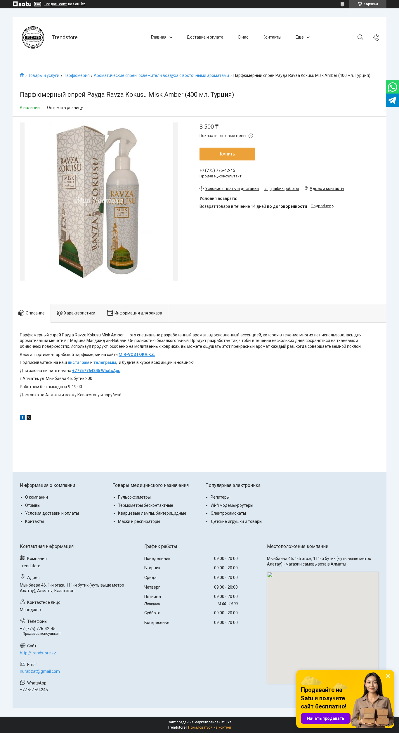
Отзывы (32, 505)
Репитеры (220, 497)
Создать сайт (55, 4)
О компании (36, 497)
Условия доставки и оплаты (52, 513)
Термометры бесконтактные (145, 505)
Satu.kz (225, 722)
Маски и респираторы (139, 521)
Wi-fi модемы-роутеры (232, 505)
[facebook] (22, 418)
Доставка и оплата (205, 37)
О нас (243, 37)
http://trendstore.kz (38, 653)
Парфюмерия (77, 75)
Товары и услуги (43, 75)
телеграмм (104, 362)
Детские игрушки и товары (236, 521)
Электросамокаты (228, 513)
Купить (227, 154)
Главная (158, 37)
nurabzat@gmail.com (40, 671)
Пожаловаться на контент (209, 727)
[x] (29, 418)
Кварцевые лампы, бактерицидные (152, 513)
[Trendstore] (33, 37)
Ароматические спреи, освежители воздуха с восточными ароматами (161, 75)
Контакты (272, 37)
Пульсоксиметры (134, 497)
